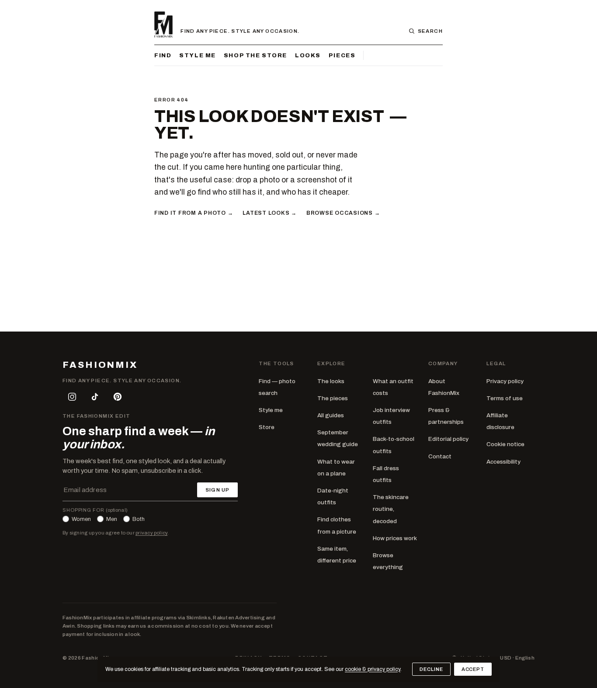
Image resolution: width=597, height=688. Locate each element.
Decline (431, 669)
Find (162, 55)
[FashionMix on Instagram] (72, 396)
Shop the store (255, 55)
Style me (197, 55)
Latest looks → (269, 213)
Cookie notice (505, 444)
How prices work (395, 538)
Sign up (217, 489)
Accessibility (503, 461)
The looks (330, 381)
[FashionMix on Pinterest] (117, 396)
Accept (473, 669)
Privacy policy (505, 381)
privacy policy (151, 532)
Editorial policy (448, 439)
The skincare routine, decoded (391, 509)
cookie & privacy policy (372, 669)
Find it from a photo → (193, 213)
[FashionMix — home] (163, 24)
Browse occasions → (343, 213)
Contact (439, 456)
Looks (308, 55)
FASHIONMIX (100, 365)
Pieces (342, 55)
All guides (330, 415)
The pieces (332, 398)
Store (266, 427)
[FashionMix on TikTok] (94, 396)
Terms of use (504, 398)
